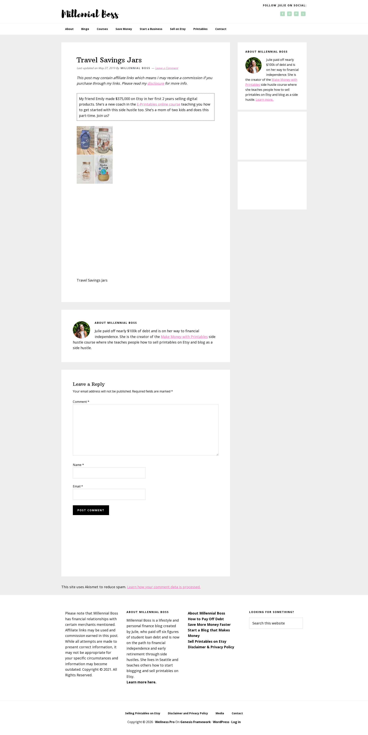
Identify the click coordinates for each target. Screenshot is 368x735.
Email (78, 486)
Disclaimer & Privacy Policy (211, 647)
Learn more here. (141, 682)
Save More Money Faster (209, 624)
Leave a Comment (166, 68)
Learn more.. (265, 99)
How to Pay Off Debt (206, 619)
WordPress (221, 722)
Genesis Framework (195, 722)
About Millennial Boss (206, 613)
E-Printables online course (158, 104)
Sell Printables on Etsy (207, 641)
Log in (236, 722)
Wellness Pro (165, 722)
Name (78, 465)
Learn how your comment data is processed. (163, 587)
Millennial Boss (90, 11)
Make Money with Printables (184, 336)
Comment (81, 402)
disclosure (155, 83)
